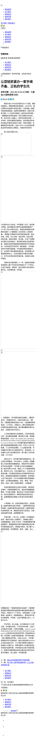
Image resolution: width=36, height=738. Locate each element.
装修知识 (8, 14)
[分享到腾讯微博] (8, 99)
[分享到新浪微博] (4, 25)
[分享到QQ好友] (4, 690)
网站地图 (13, 710)
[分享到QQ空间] (4, 99)
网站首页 (8, 9)
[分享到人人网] (11, 99)
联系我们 (8, 19)
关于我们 (8, 12)
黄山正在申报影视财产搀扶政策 (18, 660)
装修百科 (8, 17)
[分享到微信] (1, 25)
